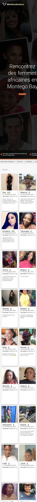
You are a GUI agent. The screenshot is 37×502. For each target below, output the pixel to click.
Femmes (19, 161)
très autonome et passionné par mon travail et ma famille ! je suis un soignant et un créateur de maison (27, 433)
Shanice (23, 192)
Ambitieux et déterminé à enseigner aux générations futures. (26, 316)
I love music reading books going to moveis (27, 354)
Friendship (29, 161)
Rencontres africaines (7, 161)
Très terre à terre (24, 276)
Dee (4, 192)
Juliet (22, 463)
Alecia (5, 270)
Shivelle (5, 386)
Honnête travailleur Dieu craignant (8, 315)
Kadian (23, 425)
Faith (4, 463)
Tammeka (24, 231)
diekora (23, 386)
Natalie (23, 308)
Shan (4, 347)
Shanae (5, 308)
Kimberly (6, 231)
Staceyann (7, 425)
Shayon (23, 270)
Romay (23, 347)
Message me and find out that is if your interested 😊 (9, 354)
